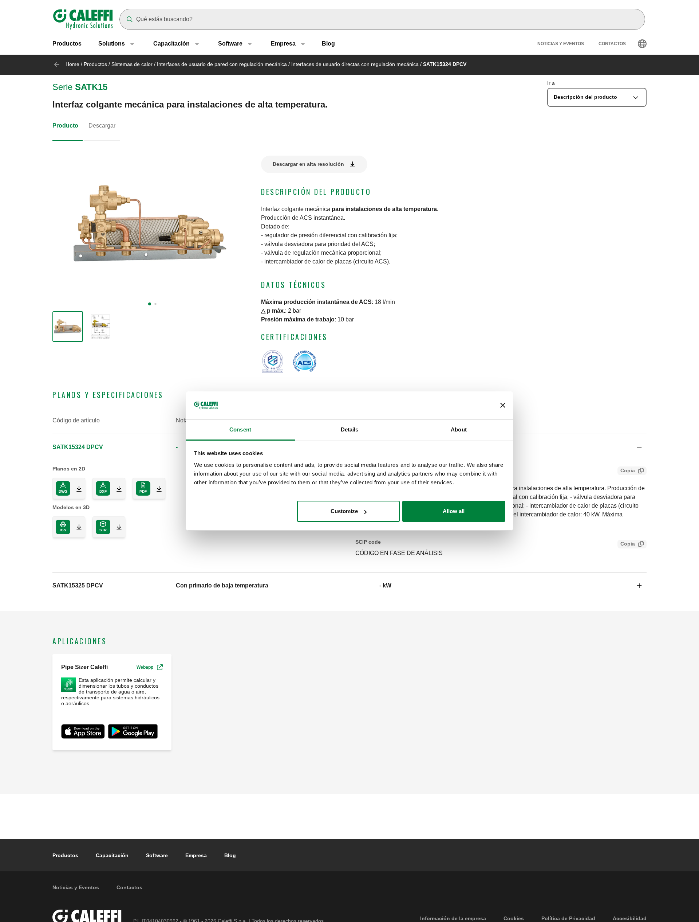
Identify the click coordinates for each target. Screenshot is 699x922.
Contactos (612, 43)
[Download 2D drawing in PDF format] (156, 488)
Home (72, 64)
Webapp (145, 667)
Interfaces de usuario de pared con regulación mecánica (222, 64)
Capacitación (112, 855)
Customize (344, 511)
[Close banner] (502, 405)
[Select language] (642, 44)
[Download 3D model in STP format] (116, 527)
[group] (67, 326)
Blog (328, 43)
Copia (627, 470)
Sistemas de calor (132, 64)
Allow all (454, 511)
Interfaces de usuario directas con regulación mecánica (355, 64)
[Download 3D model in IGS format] (76, 527)
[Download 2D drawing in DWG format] (76, 488)
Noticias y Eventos (560, 43)
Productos (67, 43)
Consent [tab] (240, 429)
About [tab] (459, 429)
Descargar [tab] (101, 125)
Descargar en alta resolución (308, 164)
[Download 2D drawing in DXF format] (116, 488)
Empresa (196, 855)
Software (157, 855)
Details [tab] (350, 429)
